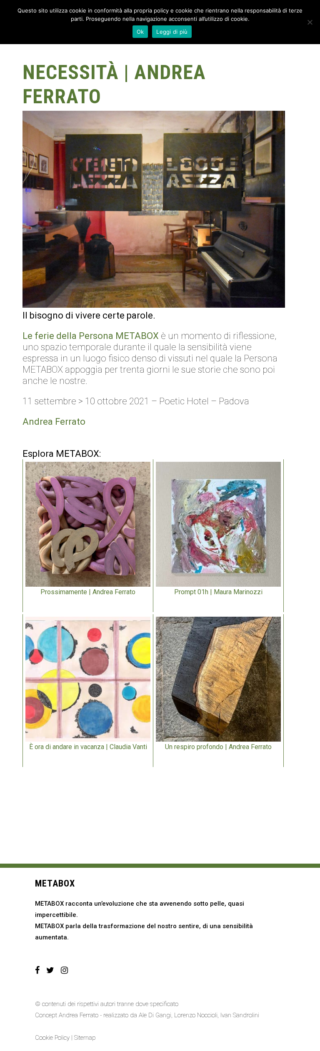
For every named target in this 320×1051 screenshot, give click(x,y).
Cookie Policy (52, 1037)
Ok (140, 31)
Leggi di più (172, 31)
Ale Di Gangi (155, 1015)
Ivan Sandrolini (239, 1015)
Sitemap (85, 1037)
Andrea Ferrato (53, 421)
